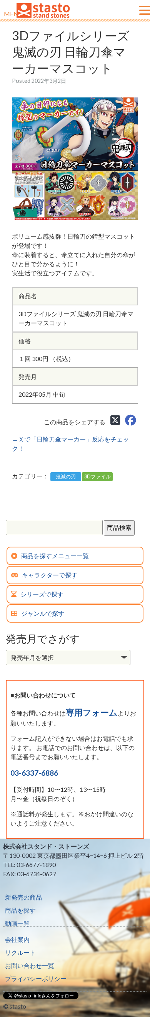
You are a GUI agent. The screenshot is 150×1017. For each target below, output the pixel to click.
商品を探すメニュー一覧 (55, 555)
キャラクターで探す (49, 575)
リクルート (20, 952)
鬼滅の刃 (66, 476)
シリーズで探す (41, 594)
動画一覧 (17, 923)
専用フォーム (92, 712)
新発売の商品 (23, 897)
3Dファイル (97, 476)
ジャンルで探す (42, 613)
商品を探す (20, 910)
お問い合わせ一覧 (29, 965)
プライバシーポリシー (36, 978)
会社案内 (17, 939)
